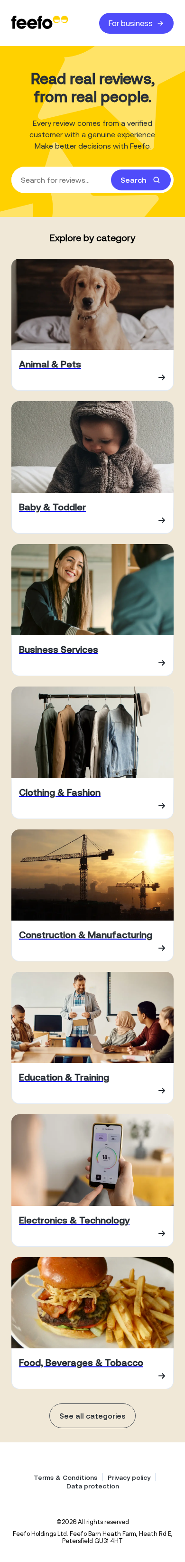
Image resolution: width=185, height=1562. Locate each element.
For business (131, 23)
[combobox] (92, 180)
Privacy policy (129, 1477)
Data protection (92, 1486)
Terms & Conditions (65, 1477)
